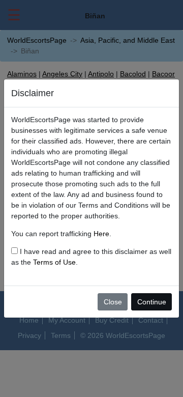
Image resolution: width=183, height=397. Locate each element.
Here (101, 234)
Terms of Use (54, 262)
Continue (151, 302)
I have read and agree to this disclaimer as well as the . (91, 256)
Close (113, 302)
